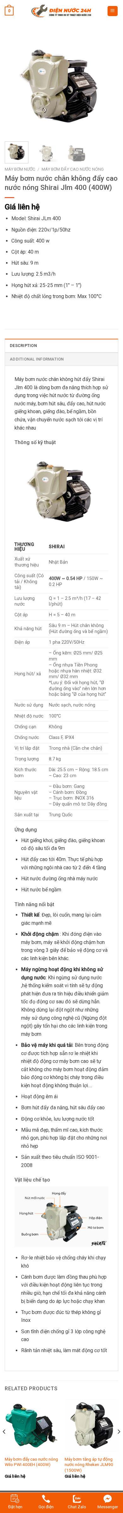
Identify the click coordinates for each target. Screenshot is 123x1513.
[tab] (61, 345)
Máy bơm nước (20, 169)
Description (23, 345)
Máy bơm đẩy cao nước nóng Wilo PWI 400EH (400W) (31, 1462)
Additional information (37, 359)
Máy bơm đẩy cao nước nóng (73, 169)
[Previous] (14, 85)
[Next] (108, 85)
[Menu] (113, 11)
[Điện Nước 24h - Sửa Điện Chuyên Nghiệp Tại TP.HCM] (61, 11)
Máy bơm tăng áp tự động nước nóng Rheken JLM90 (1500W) (89, 1465)
